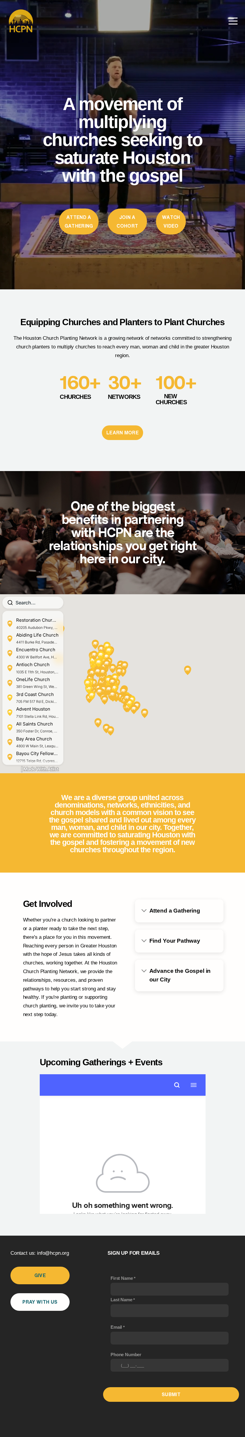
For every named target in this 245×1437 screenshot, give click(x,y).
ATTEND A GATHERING (79, 221)
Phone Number (126, 1354)
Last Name (121, 1299)
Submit (171, 1394)
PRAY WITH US (39, 1301)
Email (116, 1327)
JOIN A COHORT (127, 221)
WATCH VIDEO (171, 221)
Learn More (122, 432)
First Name (122, 1278)
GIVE (40, 1275)
